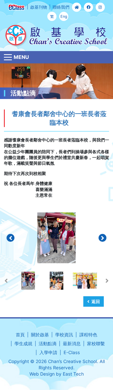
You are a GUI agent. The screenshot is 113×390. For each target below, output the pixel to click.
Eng (63, 16)
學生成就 (23, 343)
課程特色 (88, 334)
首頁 (20, 334)
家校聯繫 (96, 343)
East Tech (73, 374)
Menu (21, 57)
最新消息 (72, 343)
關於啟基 (40, 334)
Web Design (42, 374)
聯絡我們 (61, 7)
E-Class (72, 352)
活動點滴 (47, 343)
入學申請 (48, 352)
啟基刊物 (38, 7)
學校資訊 (64, 334)
